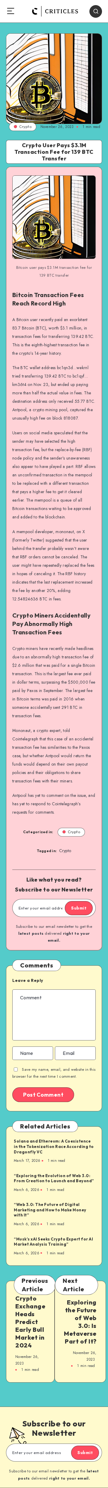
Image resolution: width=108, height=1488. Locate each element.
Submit (78, 908)
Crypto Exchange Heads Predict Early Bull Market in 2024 (30, 1322)
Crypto (25, 126)
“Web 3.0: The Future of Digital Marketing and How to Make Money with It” (50, 1209)
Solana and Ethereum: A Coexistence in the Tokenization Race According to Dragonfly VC (54, 1146)
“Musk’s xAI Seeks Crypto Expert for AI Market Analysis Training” (53, 1242)
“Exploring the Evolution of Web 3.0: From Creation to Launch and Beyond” (54, 1178)
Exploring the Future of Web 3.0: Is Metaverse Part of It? (80, 1321)
